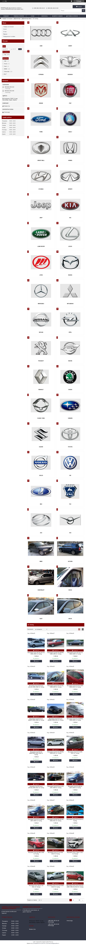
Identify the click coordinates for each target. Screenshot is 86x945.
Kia (70, 217)
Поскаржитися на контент (39, 943)
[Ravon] (70, 348)
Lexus (70, 246)
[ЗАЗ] (41, 520)
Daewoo (70, 74)
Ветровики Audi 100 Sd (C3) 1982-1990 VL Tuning (75, 653)
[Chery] (70, 33)
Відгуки (5, 34)
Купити (37, 661)
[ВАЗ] (41, 491)
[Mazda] (70, 262)
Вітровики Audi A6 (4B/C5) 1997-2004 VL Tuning (75, 787)
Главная (5, 16)
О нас (32, 16)
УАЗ (70, 532)
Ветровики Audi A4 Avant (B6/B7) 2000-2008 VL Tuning (36, 719)
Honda (70, 160)
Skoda (70, 389)
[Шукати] (83, 10)
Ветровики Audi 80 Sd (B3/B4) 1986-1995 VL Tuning (55, 653)
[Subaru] (70, 405)
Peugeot (41, 361)
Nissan (41, 332)
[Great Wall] (41, 147)
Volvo (41, 475)
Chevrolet (41, 590)
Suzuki (41, 446)
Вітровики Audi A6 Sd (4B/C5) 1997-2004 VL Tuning (36, 820)
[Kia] (70, 205)
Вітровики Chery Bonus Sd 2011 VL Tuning (36, 886)
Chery (70, 46)
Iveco (70, 590)
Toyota (70, 446)
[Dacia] (70, 606)
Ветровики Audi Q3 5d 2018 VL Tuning (75, 820)
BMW (41, 561)
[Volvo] (41, 462)
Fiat (70, 103)
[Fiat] (70, 90)
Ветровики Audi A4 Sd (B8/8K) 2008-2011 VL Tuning (55, 752)
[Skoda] (70, 377)
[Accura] (70, 548)
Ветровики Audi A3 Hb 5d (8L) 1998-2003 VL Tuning (56, 686)
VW (70, 475)
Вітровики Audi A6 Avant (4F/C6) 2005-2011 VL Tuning (36, 787)
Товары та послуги (8, 26)
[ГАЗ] (70, 491)
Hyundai (41, 189)
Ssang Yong (41, 418)
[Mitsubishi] (70, 291)
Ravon (70, 361)
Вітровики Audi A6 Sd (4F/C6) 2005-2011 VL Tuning (55, 820)
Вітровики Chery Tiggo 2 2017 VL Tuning (75, 853)
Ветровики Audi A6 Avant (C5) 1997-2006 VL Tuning (56, 787)
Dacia (70, 618)
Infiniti (70, 189)
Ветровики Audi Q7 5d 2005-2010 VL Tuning (55, 853)
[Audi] (41, 33)
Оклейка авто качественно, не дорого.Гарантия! (31, 910)
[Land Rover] (41, 233)
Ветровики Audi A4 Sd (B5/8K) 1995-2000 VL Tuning (75, 719)
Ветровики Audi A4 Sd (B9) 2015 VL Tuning (75, 752)
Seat (41, 618)
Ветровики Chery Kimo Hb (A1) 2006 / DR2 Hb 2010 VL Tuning (75, 886)
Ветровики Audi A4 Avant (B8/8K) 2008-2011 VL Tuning (55, 719)
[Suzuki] (41, 434)
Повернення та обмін (9, 36)
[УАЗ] (70, 520)
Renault (41, 389)
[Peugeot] (41, 348)
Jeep (41, 217)
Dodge (41, 103)
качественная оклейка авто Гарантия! (9, 912)
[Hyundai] (41, 176)
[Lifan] (41, 262)
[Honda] (70, 147)
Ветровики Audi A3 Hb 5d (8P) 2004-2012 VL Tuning (75, 686)
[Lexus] (70, 233)
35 (79, 900)
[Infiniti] (70, 176)
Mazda (70, 275)
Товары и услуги (19, 16)
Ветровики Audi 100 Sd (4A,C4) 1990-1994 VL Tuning (36, 653)
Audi (41, 46)
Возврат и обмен (57, 16)
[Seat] (41, 606)
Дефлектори (17, 18)
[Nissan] (41, 319)
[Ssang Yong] (41, 405)
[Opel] (70, 319)
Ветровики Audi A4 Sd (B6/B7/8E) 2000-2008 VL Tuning (36, 753)
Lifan (41, 275)
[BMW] (41, 548)
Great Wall (41, 160)
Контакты (44, 16)
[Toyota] (70, 434)
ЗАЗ (41, 532)
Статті (5, 29)
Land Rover (41, 246)
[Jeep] (41, 205)
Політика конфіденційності (52, 943)
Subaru (70, 418)
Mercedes (41, 303)
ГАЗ (70, 504)
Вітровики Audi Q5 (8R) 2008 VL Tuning (36, 853)
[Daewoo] (70, 61)
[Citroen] (41, 61)
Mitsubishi (70, 303)
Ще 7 (5, 74)
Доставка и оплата (72, 16)
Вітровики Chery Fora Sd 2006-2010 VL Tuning (55, 886)
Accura (70, 561)
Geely (70, 131)
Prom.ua (51, 941)
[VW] (70, 462)
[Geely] (70, 119)
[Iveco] (70, 577)
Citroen (41, 74)
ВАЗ (41, 504)
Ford (40, 131)
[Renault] (41, 377)
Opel (70, 332)
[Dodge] (41, 90)
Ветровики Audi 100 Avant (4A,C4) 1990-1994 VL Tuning (36, 686)
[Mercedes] (41, 291)
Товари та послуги (7, 18)
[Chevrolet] (41, 577)
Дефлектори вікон (26, 18)
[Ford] (41, 119)
